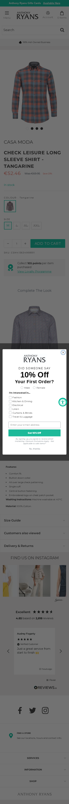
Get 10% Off (34, 433)
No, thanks (34, 449)
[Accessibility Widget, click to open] (62, 402)
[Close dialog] (63, 352)
